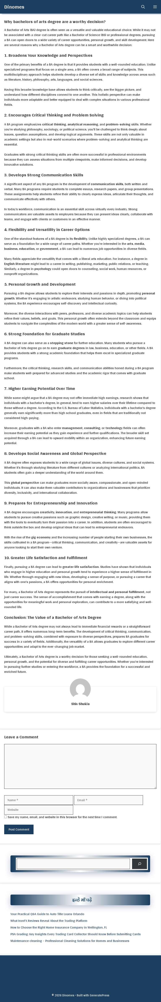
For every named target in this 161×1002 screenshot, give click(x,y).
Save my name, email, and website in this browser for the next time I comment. (62, 817)
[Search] (139, 864)
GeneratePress (99, 995)
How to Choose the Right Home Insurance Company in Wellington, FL (58, 927)
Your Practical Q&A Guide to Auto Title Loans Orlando (47, 914)
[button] (143, 7)
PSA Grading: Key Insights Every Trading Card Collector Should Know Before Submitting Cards (75, 934)
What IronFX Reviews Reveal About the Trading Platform (48, 921)
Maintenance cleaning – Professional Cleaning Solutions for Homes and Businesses (69, 941)
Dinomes (14, 7)
